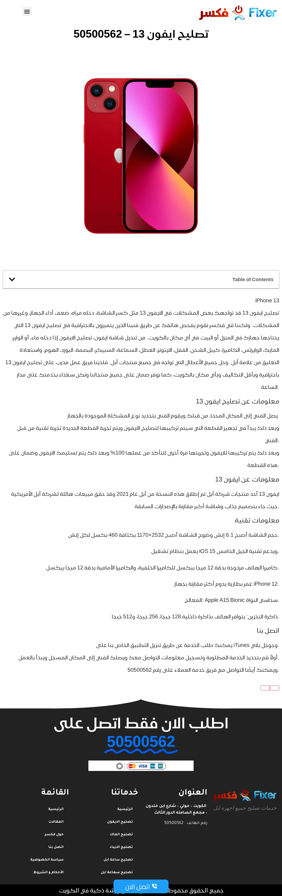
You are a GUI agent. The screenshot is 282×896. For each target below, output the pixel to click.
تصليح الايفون (120, 822)
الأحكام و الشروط (48, 873)
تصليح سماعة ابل (117, 873)
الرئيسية (56, 809)
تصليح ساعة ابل (118, 860)
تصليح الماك (121, 835)
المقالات (56, 822)
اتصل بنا (56, 847)
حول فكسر (54, 835)
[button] (27, 11)
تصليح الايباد (121, 847)
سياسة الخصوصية (47, 860)
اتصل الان (137, 886)
